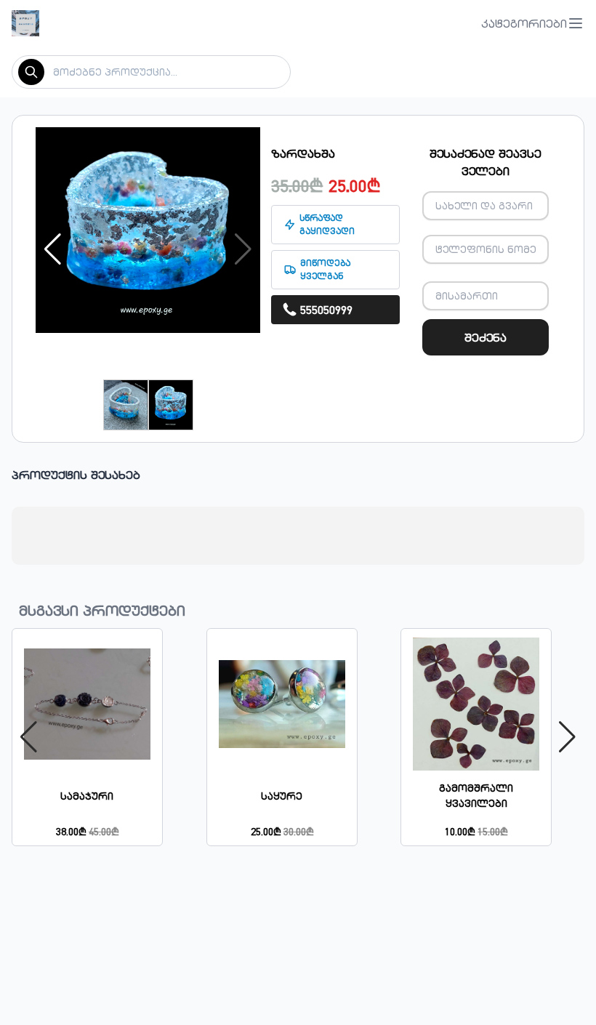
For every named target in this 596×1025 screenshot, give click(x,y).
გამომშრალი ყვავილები (476, 795)
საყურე (281, 796)
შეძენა (485, 337)
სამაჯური (86, 796)
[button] (532, 23)
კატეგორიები (524, 23)
